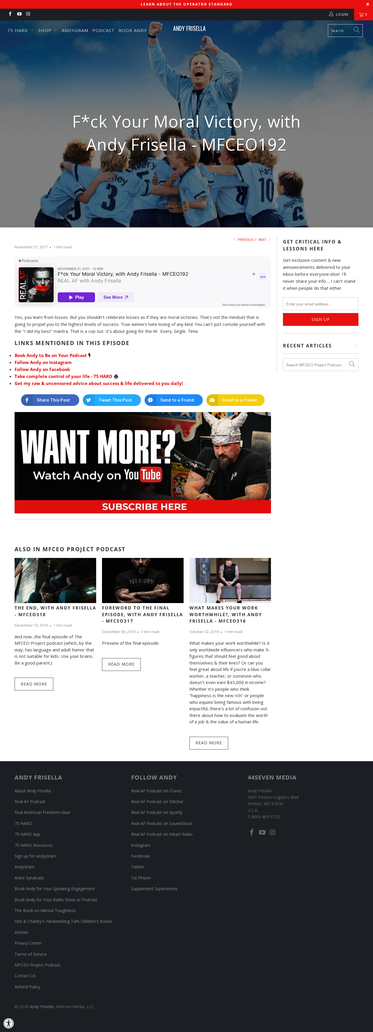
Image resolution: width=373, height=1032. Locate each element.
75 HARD (23, 823)
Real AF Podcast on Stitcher (157, 801)
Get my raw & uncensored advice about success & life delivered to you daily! (99, 383)
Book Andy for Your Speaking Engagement (55, 888)
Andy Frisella (189, 28)
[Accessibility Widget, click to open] (9, 1023)
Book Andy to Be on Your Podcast (51, 355)
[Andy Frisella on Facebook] (9, 14)
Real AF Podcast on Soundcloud (161, 823)
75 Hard (18, 30)
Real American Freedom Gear (42, 812)
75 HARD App (27, 834)
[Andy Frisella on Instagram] (28, 14)
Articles (21, 932)
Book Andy (133, 30)
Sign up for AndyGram (35, 856)
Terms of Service (31, 954)
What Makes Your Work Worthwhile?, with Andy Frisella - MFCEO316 (225, 614)
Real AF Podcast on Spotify (156, 812)
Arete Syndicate (29, 878)
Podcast (103, 30)
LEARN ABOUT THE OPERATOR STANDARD (187, 4)
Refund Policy (27, 986)
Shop (45, 30)
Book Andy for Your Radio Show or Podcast (56, 899)
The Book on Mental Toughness (45, 910)
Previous (245, 239)
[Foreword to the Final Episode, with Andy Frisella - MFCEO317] (143, 580)
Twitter (138, 867)
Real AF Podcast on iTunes (156, 791)
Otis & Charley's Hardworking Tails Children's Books (63, 921)
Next (262, 239)
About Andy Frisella (33, 791)
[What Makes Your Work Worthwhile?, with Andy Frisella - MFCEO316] (230, 580)
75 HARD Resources (34, 845)
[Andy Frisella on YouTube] (18, 14)
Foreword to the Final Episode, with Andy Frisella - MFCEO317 (142, 614)
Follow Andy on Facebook (42, 369)
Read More (34, 684)
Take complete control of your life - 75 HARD (63, 376)
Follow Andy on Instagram (43, 362)
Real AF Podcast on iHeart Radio (162, 834)
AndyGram (75, 30)
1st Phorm (141, 878)
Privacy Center (28, 943)
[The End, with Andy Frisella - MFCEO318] (55, 580)
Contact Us (25, 975)
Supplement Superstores (154, 888)
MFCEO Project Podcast (37, 965)
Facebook (140, 856)
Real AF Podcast (30, 801)
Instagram (140, 845)
